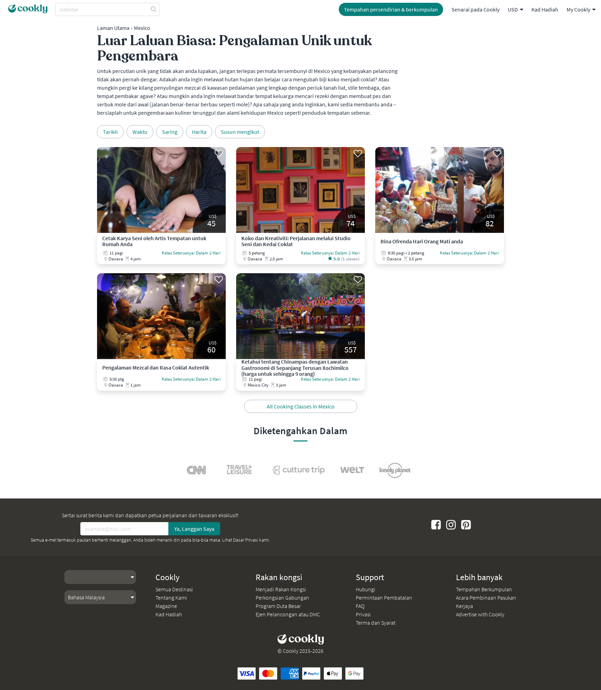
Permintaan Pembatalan (384, 597)
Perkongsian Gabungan (282, 597)
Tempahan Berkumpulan (484, 589)
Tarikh (110, 131)
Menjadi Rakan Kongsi (281, 589)
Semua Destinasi (174, 589)
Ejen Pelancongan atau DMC (288, 614)
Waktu (140, 131)
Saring (169, 131)
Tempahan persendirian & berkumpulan (391, 9)
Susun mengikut (240, 131)
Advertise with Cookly (480, 614)
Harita (199, 131)
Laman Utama (113, 27)
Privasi (363, 614)
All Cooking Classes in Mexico (301, 406)
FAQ (360, 605)
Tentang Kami (171, 597)
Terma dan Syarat (375, 622)
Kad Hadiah (544, 9)
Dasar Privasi (245, 540)
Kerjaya (464, 605)
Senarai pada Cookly (475, 9)
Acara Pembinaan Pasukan (486, 597)
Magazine (166, 605)
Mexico (142, 27)
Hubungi (365, 589)
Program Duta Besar (278, 605)
